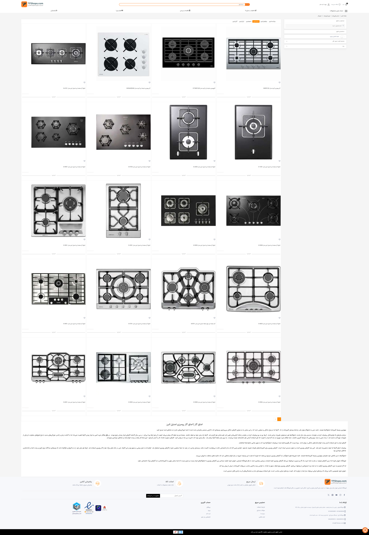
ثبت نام (208, 514)
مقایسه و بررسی (184, 11)
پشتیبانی (53, 11)
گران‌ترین (235, 21)
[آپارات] (332, 495)
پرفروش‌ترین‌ (264, 21)
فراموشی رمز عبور (205, 517)
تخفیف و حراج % (250, 11)
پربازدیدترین (272, 21)
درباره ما (263, 514)
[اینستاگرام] (340, 495)
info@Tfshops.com (337, 523)
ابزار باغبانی (262, 517)
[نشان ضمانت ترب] (98, 508)
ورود (209, 510)
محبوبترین (248, 21)
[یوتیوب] (336, 495)
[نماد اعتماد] (88, 508)
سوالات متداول (261, 510)
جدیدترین (256, 21)
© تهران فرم (258, 532)
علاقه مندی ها (335, 4)
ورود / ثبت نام (323, 4)
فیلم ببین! (119, 11)
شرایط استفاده (261, 507)
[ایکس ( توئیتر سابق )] (328, 495)
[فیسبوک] (344, 495)
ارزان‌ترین (241, 21)
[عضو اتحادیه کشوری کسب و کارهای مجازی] (76, 508)
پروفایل (208, 507)
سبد (343, 4)
